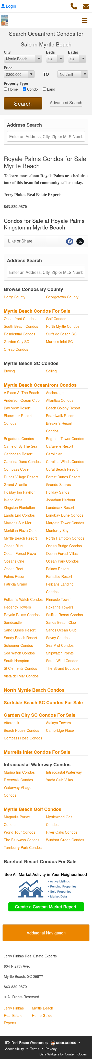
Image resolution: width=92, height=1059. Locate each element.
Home (12, 89)
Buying (9, 370)
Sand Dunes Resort (20, 629)
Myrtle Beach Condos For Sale (37, 311)
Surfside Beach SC (61, 333)
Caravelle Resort (59, 446)
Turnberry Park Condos (23, 847)
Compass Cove (16, 469)
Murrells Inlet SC (59, 341)
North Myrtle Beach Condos (34, 690)
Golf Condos (56, 318)
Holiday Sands (57, 492)
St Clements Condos (20, 668)
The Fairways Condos (21, 839)
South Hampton (16, 660)
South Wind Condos (62, 660)
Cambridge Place (60, 730)
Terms (34, 1048)
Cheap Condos (16, 349)
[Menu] (84, 20)
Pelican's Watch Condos (23, 599)
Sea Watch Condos (19, 652)
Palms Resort (15, 576)
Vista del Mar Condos (21, 675)
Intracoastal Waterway (64, 772)
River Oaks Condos (61, 832)
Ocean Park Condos (62, 561)
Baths (73, 52)
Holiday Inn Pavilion (20, 492)
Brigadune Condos (19, 438)
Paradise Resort (59, 576)
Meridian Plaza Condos (22, 530)
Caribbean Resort (18, 453)
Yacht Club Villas (59, 779)
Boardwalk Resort (60, 415)
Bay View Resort (17, 407)
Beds (50, 52)
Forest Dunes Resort (63, 476)
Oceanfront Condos (20, 318)
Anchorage (55, 392)
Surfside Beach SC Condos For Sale (43, 702)
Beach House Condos (21, 730)
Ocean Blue (13, 545)
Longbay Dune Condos (64, 515)
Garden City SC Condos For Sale (39, 715)
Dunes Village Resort (21, 476)
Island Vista (13, 499)
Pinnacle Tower (58, 599)
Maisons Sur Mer (17, 522)
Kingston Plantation (19, 507)
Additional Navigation (46, 933)
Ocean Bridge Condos (64, 545)
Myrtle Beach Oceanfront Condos (40, 385)
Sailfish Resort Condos (64, 614)
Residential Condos (19, 333)
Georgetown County (62, 296)
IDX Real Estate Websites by (27, 1042)
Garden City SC (16, 341)
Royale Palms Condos (22, 614)
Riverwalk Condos (18, 779)
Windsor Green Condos (65, 839)
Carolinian (54, 453)
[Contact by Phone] (74, 5)
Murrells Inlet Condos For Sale (37, 752)
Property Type (16, 83)
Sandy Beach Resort (20, 637)
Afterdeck (11, 722)
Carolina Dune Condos (22, 461)
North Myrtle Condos (62, 326)
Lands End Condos (19, 515)
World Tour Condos (19, 832)
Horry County (14, 296)
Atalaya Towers (58, 722)
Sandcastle (13, 622)
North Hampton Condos (65, 538)
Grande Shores (58, 484)
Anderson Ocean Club (22, 400)
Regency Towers (17, 607)
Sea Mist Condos (60, 645)
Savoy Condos (58, 637)
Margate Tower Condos (65, 522)
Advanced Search (66, 102)
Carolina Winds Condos (65, 461)
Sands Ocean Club (61, 629)
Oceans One (14, 561)
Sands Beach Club (61, 622)
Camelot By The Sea (20, 446)
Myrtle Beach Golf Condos (32, 809)
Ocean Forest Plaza (20, 553)
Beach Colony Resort (63, 407)
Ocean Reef (13, 568)
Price (8, 67)
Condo (32, 89)
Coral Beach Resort (62, 469)
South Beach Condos (21, 326)
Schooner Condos (18, 645)
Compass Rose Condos (23, 737)
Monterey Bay (57, 530)
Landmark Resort (60, 507)
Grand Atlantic (15, 484)
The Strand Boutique (62, 668)
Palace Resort (57, 568)
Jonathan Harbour (60, 499)
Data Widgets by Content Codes (63, 1054)
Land (50, 89)
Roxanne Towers (59, 607)
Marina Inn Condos (19, 772)
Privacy (51, 1048)
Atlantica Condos (59, 400)
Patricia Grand (15, 584)
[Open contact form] (86, 5)
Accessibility (14, 1048)
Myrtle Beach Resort (20, 538)
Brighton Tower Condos (65, 438)
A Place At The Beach (21, 392)
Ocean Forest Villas (62, 553)
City (7, 52)
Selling (51, 370)
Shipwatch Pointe (60, 652)
